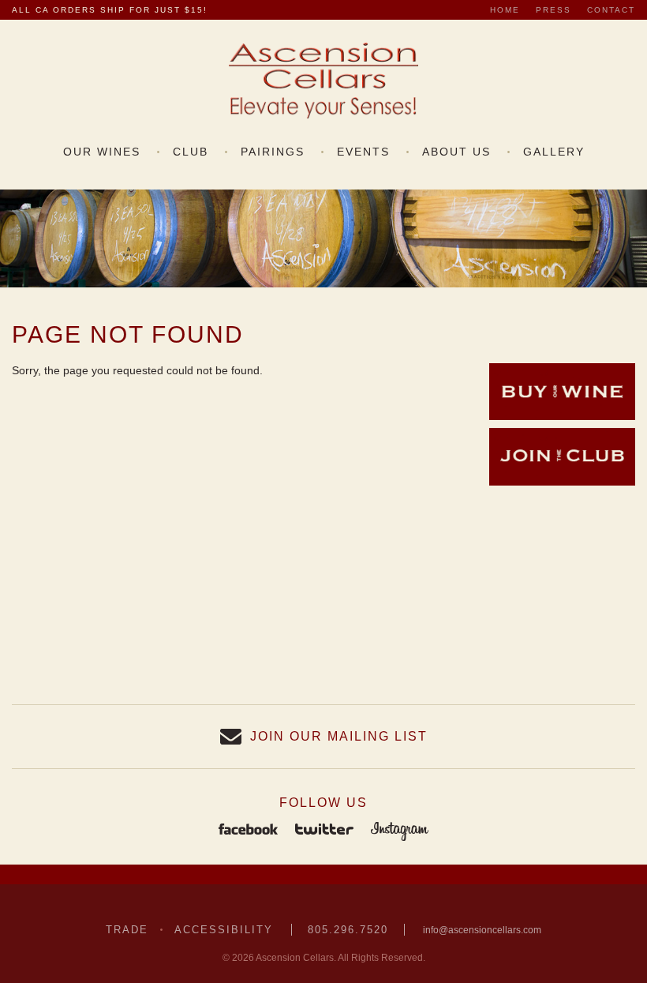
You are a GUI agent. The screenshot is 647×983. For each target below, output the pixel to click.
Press (553, 10)
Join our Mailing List (339, 736)
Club (190, 151)
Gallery (554, 151)
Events (363, 151)
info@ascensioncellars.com (482, 930)
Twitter (324, 830)
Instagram (399, 830)
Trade (127, 930)
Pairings (273, 151)
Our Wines (101, 151)
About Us (456, 151)
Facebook (248, 830)
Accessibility (223, 930)
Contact (611, 10)
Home (505, 10)
